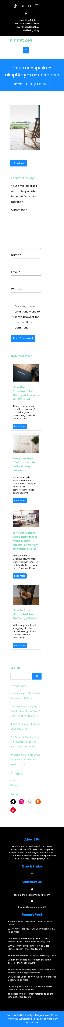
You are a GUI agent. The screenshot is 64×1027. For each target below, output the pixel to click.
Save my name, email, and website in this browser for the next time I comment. (27, 316)
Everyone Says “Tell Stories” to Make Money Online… (24, 464)
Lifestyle (14, 785)
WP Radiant (25, 1018)
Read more (13, 931)
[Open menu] (26, 50)
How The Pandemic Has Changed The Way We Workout (26, 393)
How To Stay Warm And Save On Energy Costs (24, 614)
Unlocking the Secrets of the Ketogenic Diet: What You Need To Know (25, 759)
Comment (19, 210)
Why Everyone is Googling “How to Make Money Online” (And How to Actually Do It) (25, 541)
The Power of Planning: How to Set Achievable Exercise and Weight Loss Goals (24, 742)
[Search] (37, 676)
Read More (19, 426)
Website (16, 289)
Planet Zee (21, 40)
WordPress (32, 1022)
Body (12, 780)
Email (15, 272)
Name (16, 255)
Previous (19, 163)
